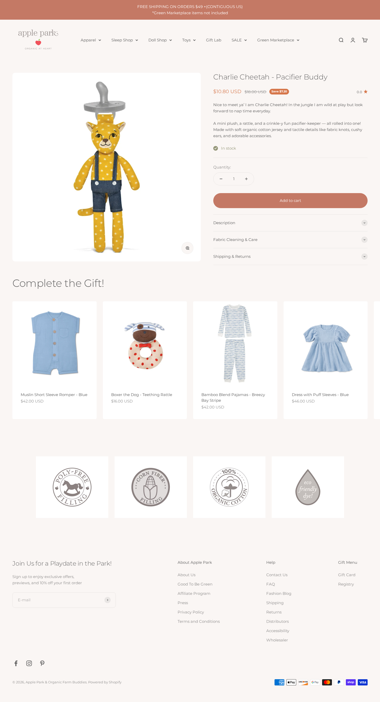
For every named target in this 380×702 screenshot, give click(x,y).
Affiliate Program (194, 593)
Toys (186, 40)
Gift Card (346, 574)
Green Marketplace (275, 40)
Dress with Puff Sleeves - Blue (320, 394)
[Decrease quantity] (221, 179)
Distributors (277, 621)
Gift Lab (213, 40)
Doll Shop (157, 40)
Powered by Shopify (104, 682)
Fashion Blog (278, 593)
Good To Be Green (195, 584)
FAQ (270, 584)
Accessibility (277, 630)
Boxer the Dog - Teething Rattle (141, 394)
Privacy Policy (191, 612)
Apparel (88, 40)
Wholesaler (277, 640)
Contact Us (276, 574)
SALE (237, 40)
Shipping (275, 602)
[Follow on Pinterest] (42, 663)
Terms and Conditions (199, 621)
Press (183, 602)
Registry (346, 584)
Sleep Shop (122, 40)
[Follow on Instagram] (29, 663)
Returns (274, 612)
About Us (186, 574)
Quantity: (222, 167)
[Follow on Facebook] (15, 663)
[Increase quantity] (246, 179)
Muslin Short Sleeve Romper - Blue (54, 394)
